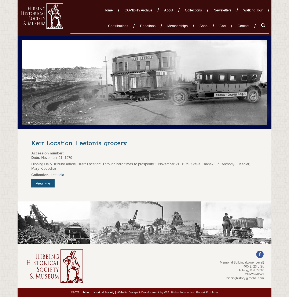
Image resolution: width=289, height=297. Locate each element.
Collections (193, 10)
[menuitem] (109, 10)
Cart (222, 26)
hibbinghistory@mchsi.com (245, 278)
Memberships (177, 26)
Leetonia (57, 175)
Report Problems (207, 292)
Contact (243, 26)
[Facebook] (260, 254)
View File (43, 183)
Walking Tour (253, 10)
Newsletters (222, 10)
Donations (148, 26)
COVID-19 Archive (138, 10)
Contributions (118, 26)
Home (108, 10)
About (168, 10)
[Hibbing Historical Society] (42, 16)
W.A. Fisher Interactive (179, 292)
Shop (204, 26)
